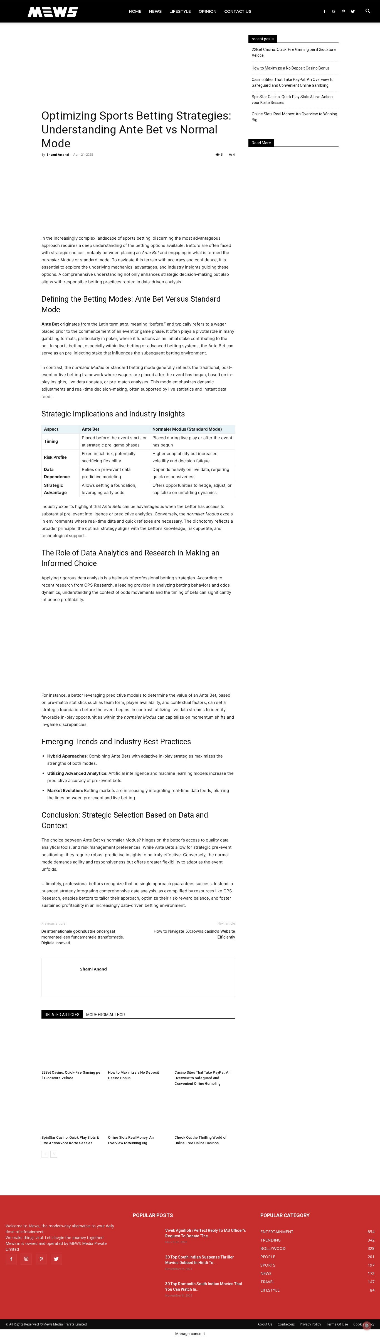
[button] (367, 11)
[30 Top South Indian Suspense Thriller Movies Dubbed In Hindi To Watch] (147, 1264)
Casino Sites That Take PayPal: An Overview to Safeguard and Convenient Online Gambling (202, 1078)
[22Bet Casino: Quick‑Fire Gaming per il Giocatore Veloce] (71, 1047)
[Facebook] (324, 11)
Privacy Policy (310, 1324)
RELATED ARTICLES (62, 1014)
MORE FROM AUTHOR (105, 1014)
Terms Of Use (337, 1324)
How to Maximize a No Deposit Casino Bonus (291, 68)
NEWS (155, 11)
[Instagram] (334, 11)
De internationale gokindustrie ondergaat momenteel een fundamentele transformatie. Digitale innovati (82, 937)
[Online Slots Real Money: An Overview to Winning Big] (138, 1112)
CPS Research (98, 585)
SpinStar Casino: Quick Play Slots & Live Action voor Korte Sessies (292, 100)
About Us (265, 1324)
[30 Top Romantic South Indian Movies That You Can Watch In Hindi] (147, 1290)
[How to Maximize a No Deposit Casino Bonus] (138, 1047)
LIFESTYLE (180, 11)
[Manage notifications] (366, 1325)
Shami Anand (57, 154)
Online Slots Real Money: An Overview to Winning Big (294, 117)
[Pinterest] (343, 11)
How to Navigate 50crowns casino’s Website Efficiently (194, 934)
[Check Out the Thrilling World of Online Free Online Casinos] (204, 1112)
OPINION (207, 11)
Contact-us (286, 1324)
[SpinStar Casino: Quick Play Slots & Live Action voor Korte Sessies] (71, 1112)
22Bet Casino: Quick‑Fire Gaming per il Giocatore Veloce (294, 52)
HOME (135, 11)
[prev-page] (44, 1154)
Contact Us (237, 11)
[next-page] (53, 1154)
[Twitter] (353, 11)
